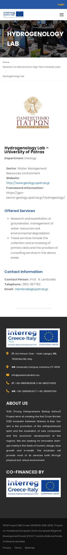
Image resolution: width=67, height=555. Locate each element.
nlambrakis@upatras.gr (31, 289)
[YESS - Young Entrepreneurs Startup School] (13, 15)
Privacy (7, 547)
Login (61, 4)
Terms (18, 547)
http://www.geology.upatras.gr (28, 183)
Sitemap (30, 547)
